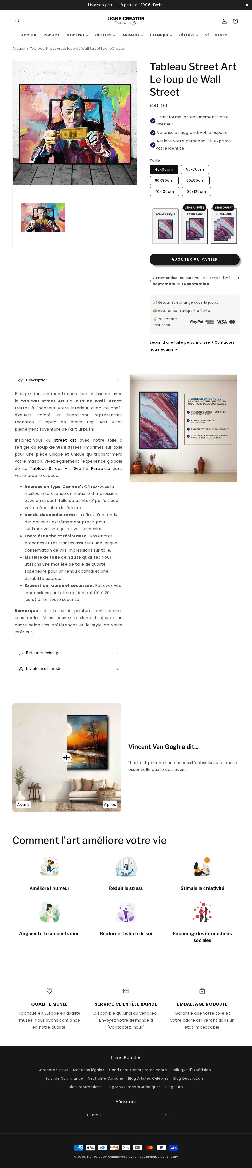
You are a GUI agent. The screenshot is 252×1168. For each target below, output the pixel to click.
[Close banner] (247, 5)
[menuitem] (29, 35)
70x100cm (164, 191)
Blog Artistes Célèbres (148, 1078)
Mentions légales (88, 1069)
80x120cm (196, 191)
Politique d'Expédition (191, 1069)
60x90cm (195, 180)
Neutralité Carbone (105, 1078)
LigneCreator (97, 1157)
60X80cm (164, 180)
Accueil (18, 48)
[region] (126, 5)
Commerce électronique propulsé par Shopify (143, 1157)
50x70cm (195, 169)
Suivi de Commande (64, 1078)
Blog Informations (85, 1087)
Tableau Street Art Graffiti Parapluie (70, 468)
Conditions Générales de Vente (138, 1069)
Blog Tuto (174, 1087)
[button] (17, 21)
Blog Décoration (188, 1078)
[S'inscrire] (164, 1115)
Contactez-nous (52, 1069)
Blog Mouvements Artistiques (133, 1087)
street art (65, 440)
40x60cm (164, 169)
